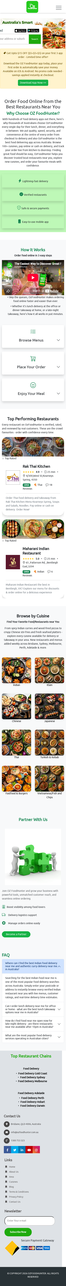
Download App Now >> (33, 82)
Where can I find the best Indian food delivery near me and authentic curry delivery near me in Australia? (31, 966)
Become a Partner (16, 934)
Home (12, 1166)
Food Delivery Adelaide (31, 1093)
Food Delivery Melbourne (32, 1081)
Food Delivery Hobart (33, 1102)
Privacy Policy (16, 1197)
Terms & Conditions (19, 1192)
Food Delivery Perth (32, 1098)
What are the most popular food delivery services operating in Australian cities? (28, 1037)
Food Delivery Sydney (32, 1077)
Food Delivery (31, 1068)
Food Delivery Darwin (32, 1105)
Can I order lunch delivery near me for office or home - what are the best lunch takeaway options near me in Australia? (30, 1009)
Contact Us (14, 1202)
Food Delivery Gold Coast (32, 1073)
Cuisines (13, 1182)
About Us (13, 1171)
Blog (11, 1187)
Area (11, 1176)
